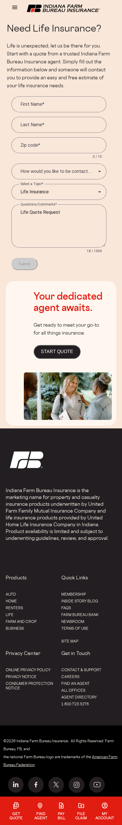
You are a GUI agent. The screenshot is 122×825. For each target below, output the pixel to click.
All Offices (73, 690)
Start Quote (57, 351)
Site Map (69, 641)
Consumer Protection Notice (29, 685)
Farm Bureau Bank (80, 614)
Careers (70, 676)
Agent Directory (79, 697)
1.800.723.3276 (75, 704)
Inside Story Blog (79, 601)
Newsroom (72, 621)
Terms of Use (75, 628)
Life (10, 614)
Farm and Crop (21, 621)
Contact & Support (81, 670)
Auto (11, 594)
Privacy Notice (21, 676)
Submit (24, 264)
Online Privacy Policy (28, 670)
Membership (73, 594)
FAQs (66, 608)
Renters (14, 608)
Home (11, 601)
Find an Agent (75, 683)
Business (15, 628)
